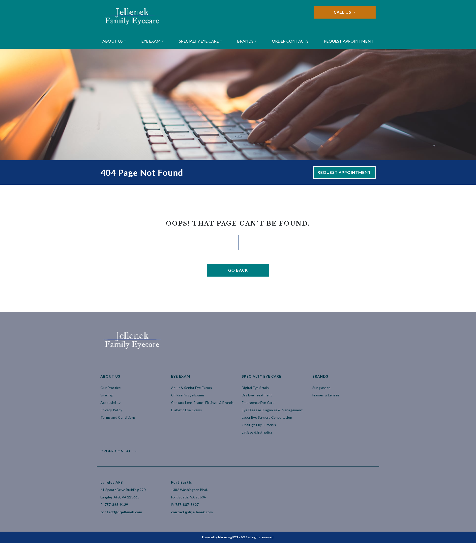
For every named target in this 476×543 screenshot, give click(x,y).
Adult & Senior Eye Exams (191, 388)
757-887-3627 (187, 504)
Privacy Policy (111, 410)
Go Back (238, 270)
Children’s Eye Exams (188, 395)
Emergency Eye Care (258, 402)
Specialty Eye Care (199, 41)
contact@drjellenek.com (121, 512)
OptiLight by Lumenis (259, 425)
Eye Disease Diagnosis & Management (272, 410)
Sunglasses (321, 388)
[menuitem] (114, 41)
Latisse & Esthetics (257, 432)
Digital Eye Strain (255, 388)
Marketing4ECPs (229, 537)
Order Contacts (290, 41)
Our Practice (110, 388)
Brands (245, 41)
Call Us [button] (343, 12)
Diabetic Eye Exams (186, 410)
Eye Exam (151, 41)
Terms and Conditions (118, 417)
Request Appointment (349, 41)
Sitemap (106, 395)
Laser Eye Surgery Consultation (267, 417)
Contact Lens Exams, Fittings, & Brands (202, 402)
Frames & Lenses (325, 395)
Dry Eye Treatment (257, 395)
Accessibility (110, 402)
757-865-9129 (116, 504)
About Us (112, 41)
